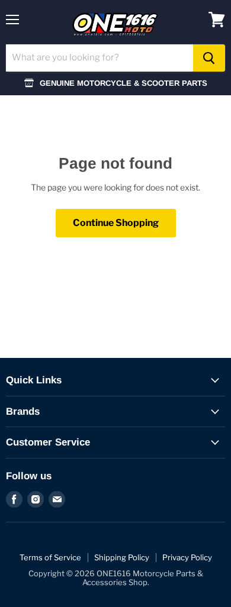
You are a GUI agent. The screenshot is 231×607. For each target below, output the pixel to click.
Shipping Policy (121, 557)
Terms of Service (50, 557)
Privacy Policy (187, 557)
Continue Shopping (116, 222)
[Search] (209, 58)
